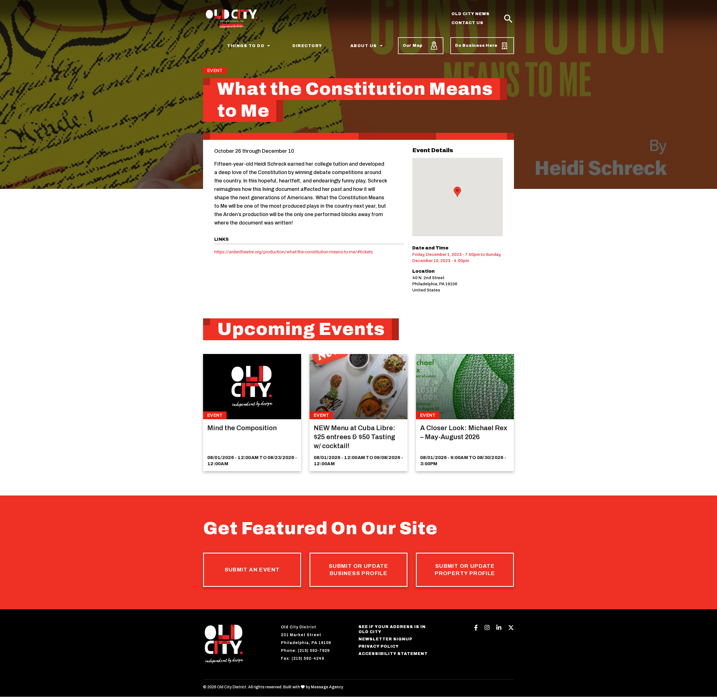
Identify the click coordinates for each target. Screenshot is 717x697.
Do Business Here (476, 45)
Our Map (413, 45)
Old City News (470, 14)
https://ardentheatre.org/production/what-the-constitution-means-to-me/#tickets (293, 251)
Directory (307, 46)
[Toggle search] (508, 19)
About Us (363, 46)
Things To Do (245, 46)
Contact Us (467, 23)
